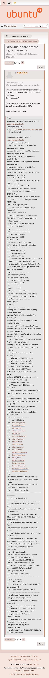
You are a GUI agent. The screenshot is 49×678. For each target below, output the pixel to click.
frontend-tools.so (18, 466)
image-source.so (18, 463)
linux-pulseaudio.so (19, 452)
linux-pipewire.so (18, 455)
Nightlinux (22, 72)
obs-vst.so (16, 434)
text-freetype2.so (18, 423)
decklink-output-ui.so (20, 468)
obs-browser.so (18, 447)
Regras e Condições (21, 660)
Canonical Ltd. (28, 670)
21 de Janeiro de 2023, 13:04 (14, 82)
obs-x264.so (16, 428)
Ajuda (10, 660)
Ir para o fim (9, 63)
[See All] (6, 36)
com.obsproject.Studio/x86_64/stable (28, 129)
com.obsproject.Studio (15, 124)
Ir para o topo (9, 639)
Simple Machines (32, 674)
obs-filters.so (17, 442)
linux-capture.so (18, 460)
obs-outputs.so (17, 439)
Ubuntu (18, 670)
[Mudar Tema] (15, 2)
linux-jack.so (17, 458)
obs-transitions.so (18, 436)
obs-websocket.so (18, 431)
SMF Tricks (34, 664)
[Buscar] (33, 26)
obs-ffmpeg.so (17, 444)
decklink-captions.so (19, 471)
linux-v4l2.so (17, 450)
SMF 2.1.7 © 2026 (17, 674)
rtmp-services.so (18, 425)
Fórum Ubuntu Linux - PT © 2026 (24, 656)
